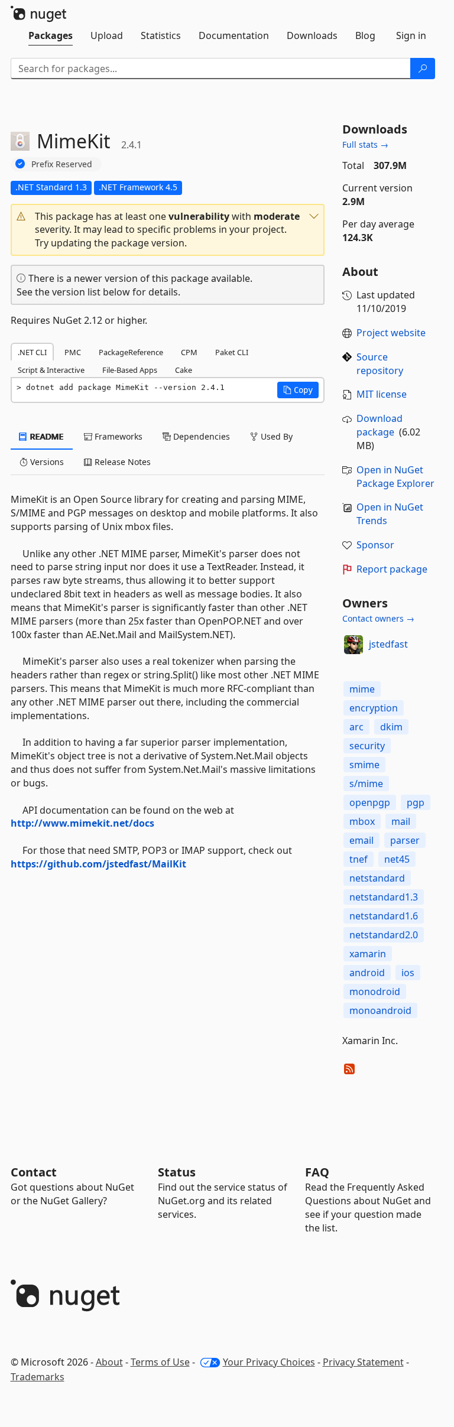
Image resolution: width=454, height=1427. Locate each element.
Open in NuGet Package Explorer (395, 476)
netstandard (377, 878)
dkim (391, 726)
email (361, 840)
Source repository (379, 363)
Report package (391, 569)
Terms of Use (160, 1362)
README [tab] (46, 436)
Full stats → (365, 144)
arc (356, 726)
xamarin (367, 953)
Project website (391, 332)
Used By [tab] (275, 436)
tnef (358, 859)
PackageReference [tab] (131, 352)
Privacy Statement (363, 1362)
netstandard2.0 (383, 934)
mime (362, 688)
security (367, 745)
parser (405, 840)
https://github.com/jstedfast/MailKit (98, 863)
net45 (397, 859)
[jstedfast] (353, 644)
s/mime (366, 783)
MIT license (381, 394)
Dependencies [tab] (200, 436)
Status (177, 1172)
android (367, 972)
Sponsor (375, 544)
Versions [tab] (46, 461)
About (109, 1362)
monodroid (374, 991)
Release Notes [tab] (121, 461)
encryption (373, 707)
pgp (415, 802)
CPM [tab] (189, 352)
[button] (168, 230)
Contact (34, 1172)
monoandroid (380, 1010)
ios (407, 972)
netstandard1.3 (383, 896)
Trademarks (37, 1376)
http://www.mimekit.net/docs (82, 823)
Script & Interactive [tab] (51, 370)
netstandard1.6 (383, 915)
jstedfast (388, 644)
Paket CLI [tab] (231, 352)
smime (364, 764)
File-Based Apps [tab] (129, 370)
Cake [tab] (183, 370)
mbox (362, 821)
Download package (379, 425)
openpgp (369, 802)
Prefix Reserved (61, 164)
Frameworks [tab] (117, 436)
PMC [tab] (72, 352)
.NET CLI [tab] (32, 352)
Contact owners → (378, 618)
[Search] (422, 68)
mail (400, 821)
